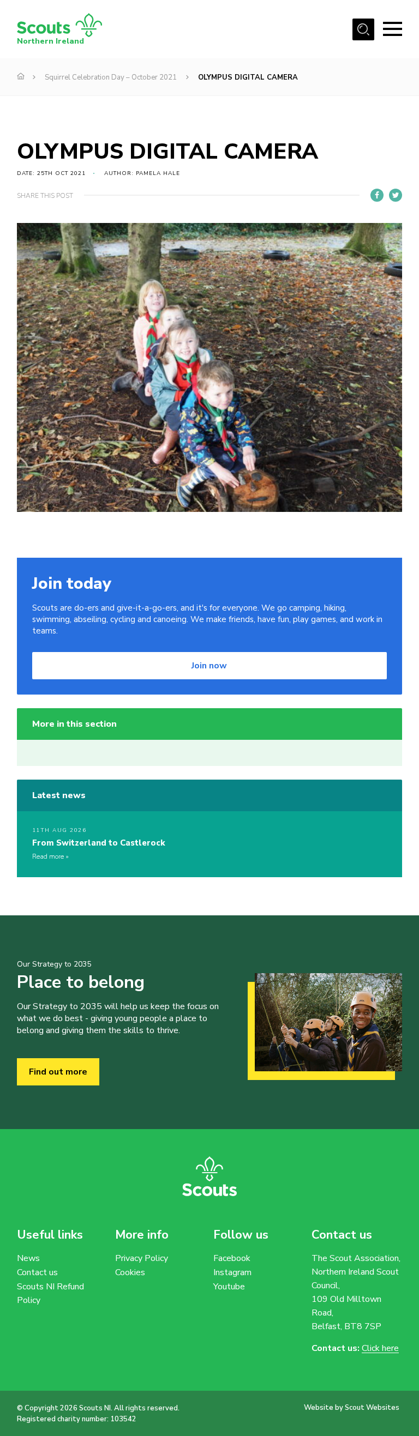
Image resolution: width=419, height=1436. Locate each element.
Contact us (37, 1272)
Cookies (130, 1272)
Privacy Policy (141, 1258)
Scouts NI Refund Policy (50, 1293)
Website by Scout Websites (351, 1408)
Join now (209, 666)
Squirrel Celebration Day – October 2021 (111, 77)
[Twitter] (395, 195)
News (28, 1258)
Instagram (232, 1272)
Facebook (231, 1258)
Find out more (58, 1072)
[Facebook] (377, 195)
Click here (380, 1348)
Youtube (229, 1287)
